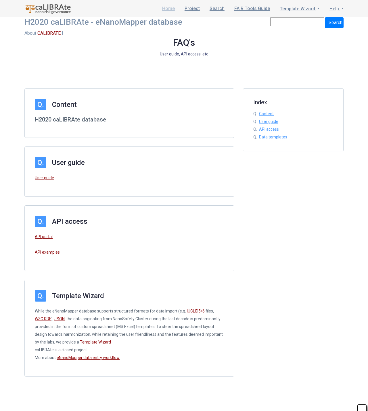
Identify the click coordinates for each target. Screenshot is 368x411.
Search (217, 8)
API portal (44, 236)
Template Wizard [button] (298, 8)
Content (266, 113)
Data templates (273, 137)
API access (269, 129)
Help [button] (334, 8)
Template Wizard (95, 342)
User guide (44, 177)
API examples (47, 252)
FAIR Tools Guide (252, 8)
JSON (59, 319)
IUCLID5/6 (196, 311)
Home (168, 8)
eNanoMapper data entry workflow (88, 357)
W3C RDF (43, 319)
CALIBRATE (49, 33)
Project (192, 8)
